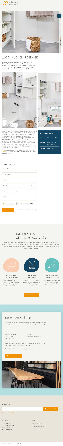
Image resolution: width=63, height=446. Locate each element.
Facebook (16, 413)
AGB (18, 443)
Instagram (6, 413)
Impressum (4, 443)
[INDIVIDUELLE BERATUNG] (59, 16)
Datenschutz (11, 443)
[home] (10, 3)
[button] (58, 3)
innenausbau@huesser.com (8, 425)
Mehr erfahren (30, 294)
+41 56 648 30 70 (6, 423)
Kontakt (4, 152)
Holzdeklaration (23, 443)
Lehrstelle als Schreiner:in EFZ (39, 426)
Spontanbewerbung (36, 429)
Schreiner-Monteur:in (37, 423)
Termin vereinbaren (15, 356)
